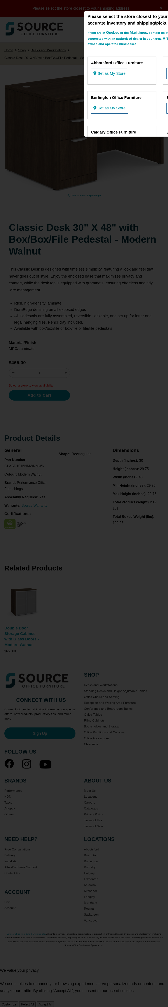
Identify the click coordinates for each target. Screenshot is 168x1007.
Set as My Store (111, 73)
